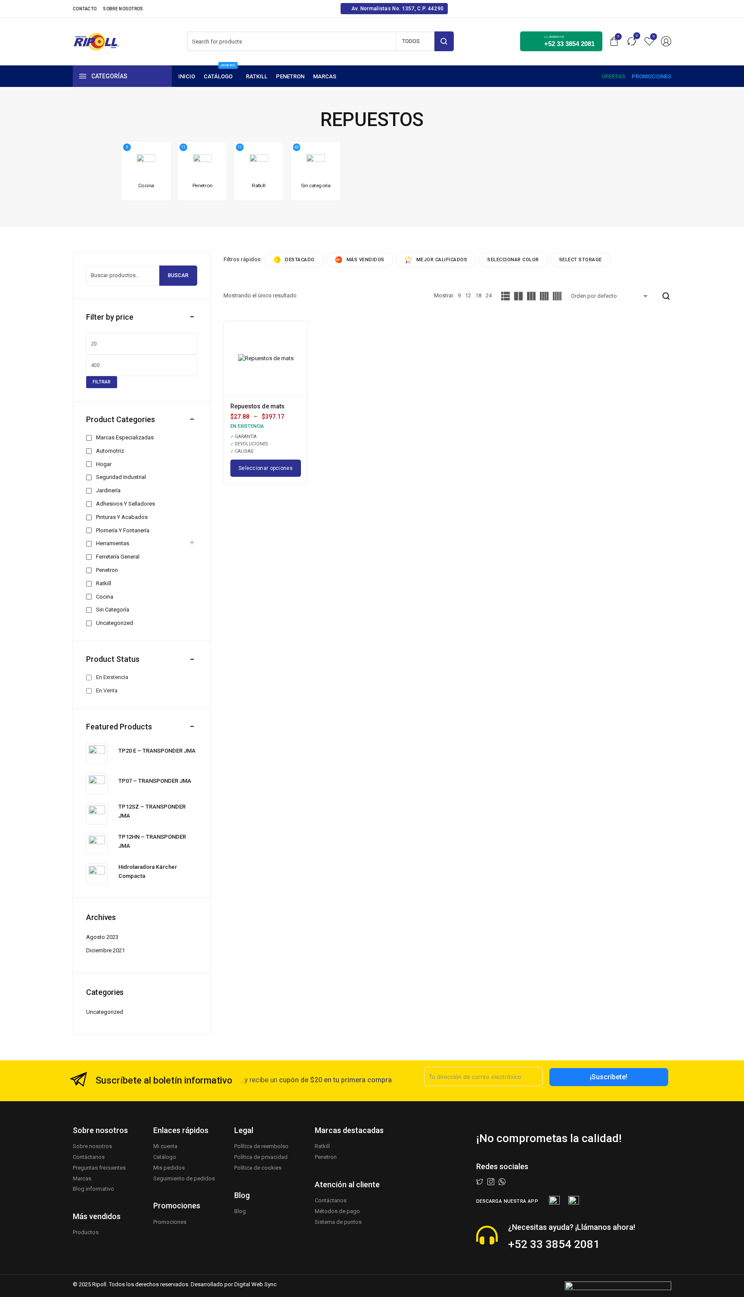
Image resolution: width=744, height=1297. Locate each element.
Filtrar (102, 382)
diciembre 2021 (105, 950)
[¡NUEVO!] (220, 76)
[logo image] (96, 40)
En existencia (112, 677)
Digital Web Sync (255, 1284)
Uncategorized (104, 1012)
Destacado (300, 259)
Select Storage (580, 259)
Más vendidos (365, 259)
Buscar (178, 275)
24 (489, 295)
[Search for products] (444, 41)
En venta (107, 690)
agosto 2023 (102, 937)
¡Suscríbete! (608, 1077)
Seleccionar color (513, 259)
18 (478, 295)
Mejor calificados (442, 259)
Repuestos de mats (257, 406)
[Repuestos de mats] (266, 358)
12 (468, 295)
